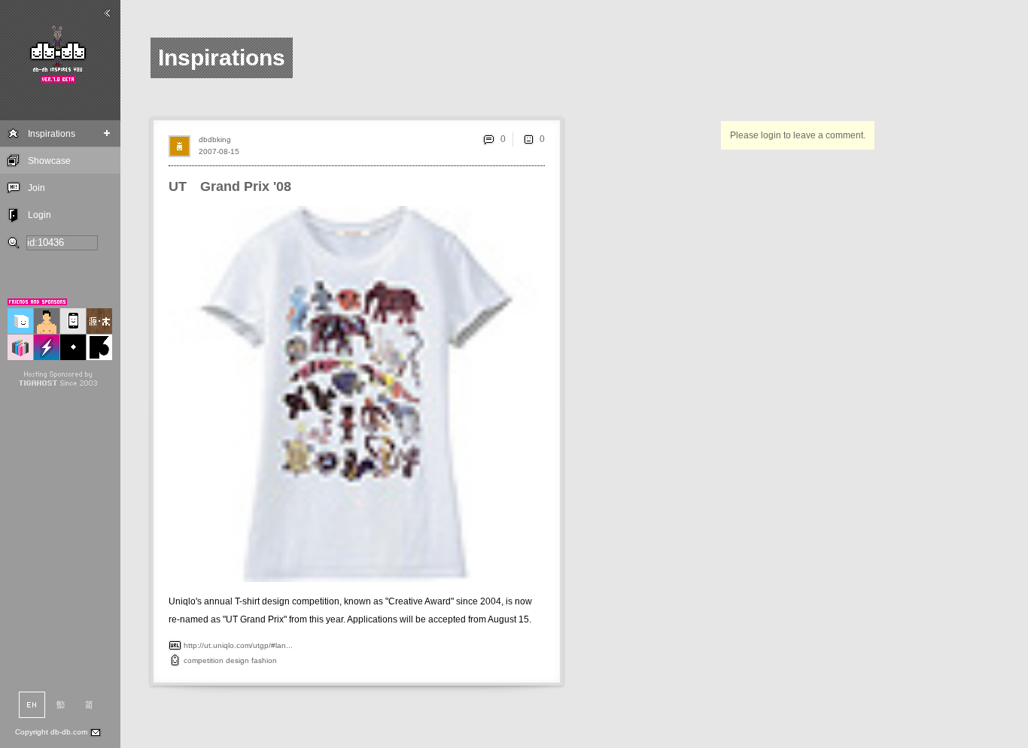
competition (204, 660)
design (237, 660)
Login (39, 215)
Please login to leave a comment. (797, 135)
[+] (107, 133)
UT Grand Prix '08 (230, 186)
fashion (264, 660)
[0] (528, 139)
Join (36, 188)
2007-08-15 (219, 151)
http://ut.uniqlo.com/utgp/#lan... (238, 645)
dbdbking (215, 139)
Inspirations (51, 134)
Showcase (49, 161)
